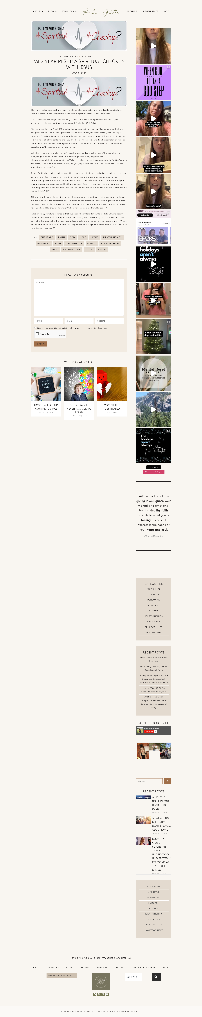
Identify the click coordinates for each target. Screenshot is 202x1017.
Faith (61, 237)
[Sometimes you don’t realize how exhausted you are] (153, 373)
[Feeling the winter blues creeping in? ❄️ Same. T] (153, 336)
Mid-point (43, 243)
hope (83, 237)
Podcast (153, 605)
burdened (47, 237)
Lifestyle (154, 594)
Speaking (132, 11)
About (36, 11)
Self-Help (153, 621)
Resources (68, 11)
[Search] (167, 781)
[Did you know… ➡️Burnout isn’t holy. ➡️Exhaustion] (153, 46)
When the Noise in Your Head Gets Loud (161, 803)
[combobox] (133, 977)
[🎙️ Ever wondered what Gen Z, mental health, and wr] (153, 227)
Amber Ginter (101, 12)
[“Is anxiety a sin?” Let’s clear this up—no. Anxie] (153, 191)
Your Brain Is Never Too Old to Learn (79, 409)
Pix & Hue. (137, 1011)
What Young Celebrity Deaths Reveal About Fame (161, 824)
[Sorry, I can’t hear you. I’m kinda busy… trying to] (153, 409)
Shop (166, 967)
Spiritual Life (89, 56)
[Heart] (107, 994)
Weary (102, 249)
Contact (120, 967)
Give (166, 11)
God (72, 237)
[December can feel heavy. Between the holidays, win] (153, 445)
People (91, 243)
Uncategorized (153, 632)
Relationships (69, 56)
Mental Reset (150, 11)
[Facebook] (95, 994)
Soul (55, 249)
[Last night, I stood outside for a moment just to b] (153, 264)
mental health (112, 237)
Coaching (153, 589)
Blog (51, 11)
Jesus (94, 237)
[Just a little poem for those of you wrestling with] (153, 155)
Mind (58, 243)
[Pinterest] (99, 994)
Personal (153, 600)
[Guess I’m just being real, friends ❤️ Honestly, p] (153, 300)
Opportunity (74, 243)
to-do (89, 249)
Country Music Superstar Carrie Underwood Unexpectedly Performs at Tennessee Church (153, 679)
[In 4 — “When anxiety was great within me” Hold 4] (153, 118)
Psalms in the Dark (143, 967)
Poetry (153, 611)
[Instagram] (103, 994)
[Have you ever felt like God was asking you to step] (153, 82)
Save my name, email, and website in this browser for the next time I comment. (72, 328)
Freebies (85, 967)
